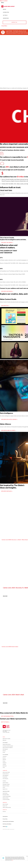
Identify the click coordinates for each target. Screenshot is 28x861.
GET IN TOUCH (5, 722)
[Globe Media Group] (7, 7)
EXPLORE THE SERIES (6, 242)
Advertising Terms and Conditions (8, 821)
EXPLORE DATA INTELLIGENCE (9, 419)
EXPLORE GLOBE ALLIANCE (8, 430)
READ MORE (5, 596)
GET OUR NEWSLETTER (7, 716)
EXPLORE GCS (4, 305)
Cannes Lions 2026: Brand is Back (10, 646)
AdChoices (4, 826)
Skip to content (3, 0)
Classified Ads (5, 816)
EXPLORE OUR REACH (6, 291)
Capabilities (5, 770)
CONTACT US (15, 22)
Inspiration (5, 802)
